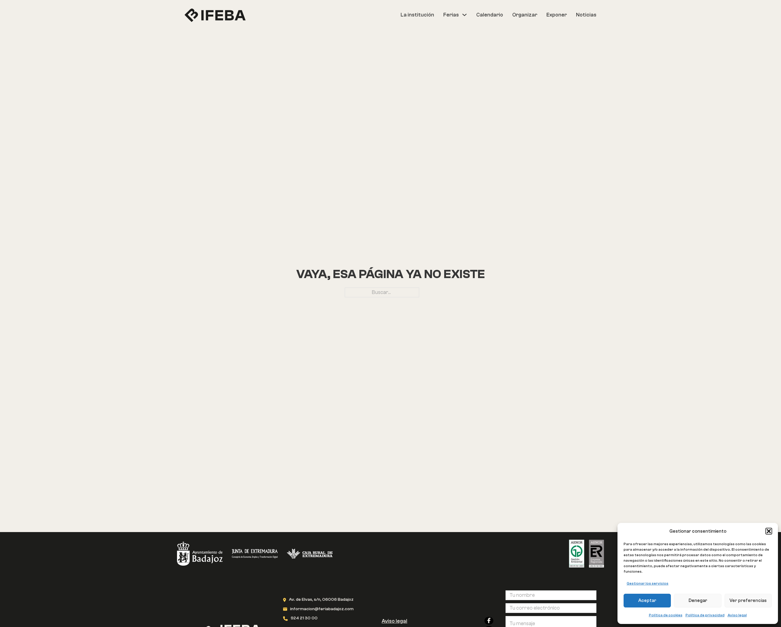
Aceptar (647, 600)
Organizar (524, 15)
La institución (417, 15)
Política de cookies (665, 615)
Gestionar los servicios (647, 583)
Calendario (489, 15)
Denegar (698, 600)
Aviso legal (737, 615)
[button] (769, 531)
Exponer (556, 15)
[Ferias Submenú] (464, 14)
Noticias (586, 15)
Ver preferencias (748, 600)
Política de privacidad (705, 615)
